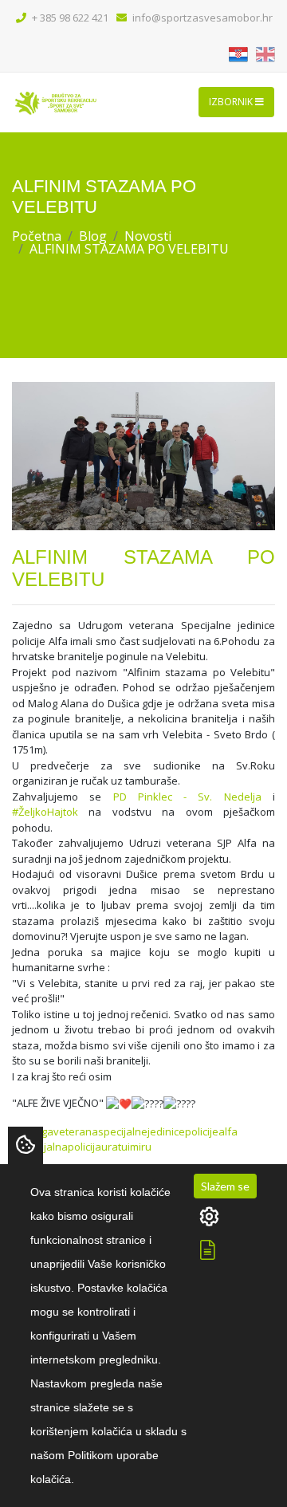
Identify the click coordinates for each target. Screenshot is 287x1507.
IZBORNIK (232, 101)
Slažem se (225, 1186)
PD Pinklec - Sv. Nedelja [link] (187, 796)
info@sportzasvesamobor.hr (201, 17)
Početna (36, 236)
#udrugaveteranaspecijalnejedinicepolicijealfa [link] (125, 1131)
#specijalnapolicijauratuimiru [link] (81, 1146)
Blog (93, 236)
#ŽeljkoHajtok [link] (45, 812)
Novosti (147, 236)
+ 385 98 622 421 (68, 17)
